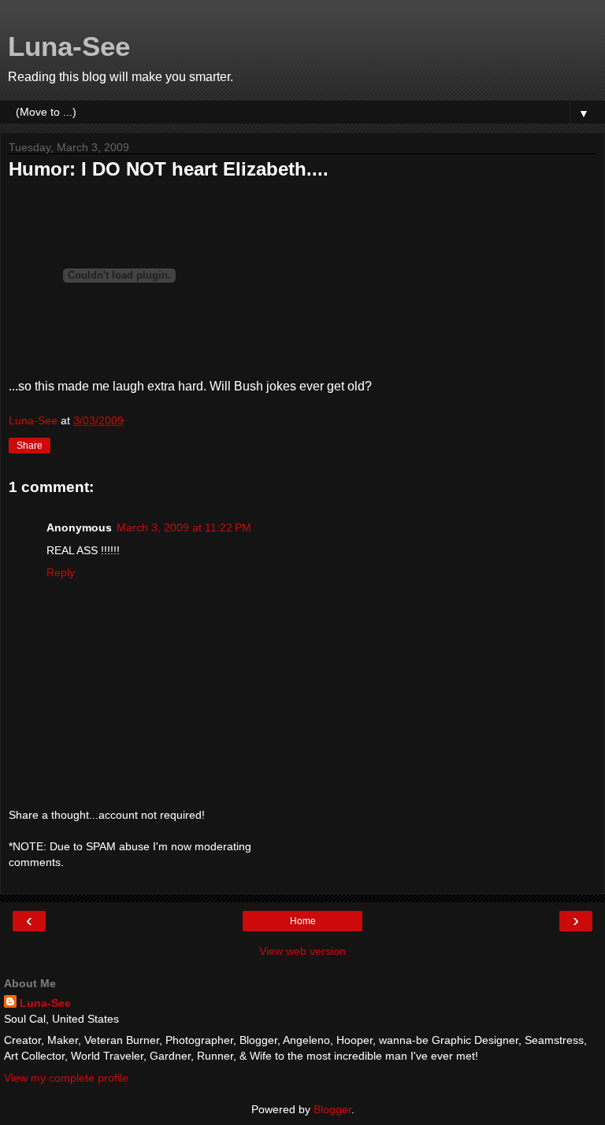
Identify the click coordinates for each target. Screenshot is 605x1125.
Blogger (332, 1109)
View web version (302, 951)
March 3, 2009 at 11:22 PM (184, 527)
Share (30, 445)
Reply (60, 572)
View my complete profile (66, 1077)
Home (303, 921)
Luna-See (69, 46)
